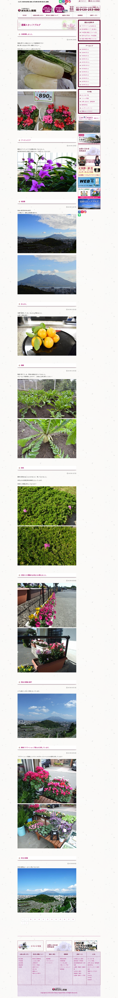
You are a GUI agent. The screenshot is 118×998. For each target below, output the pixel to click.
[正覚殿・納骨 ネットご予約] (89, 176)
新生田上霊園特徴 (36, 958)
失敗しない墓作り (48, 9)
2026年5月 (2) (85, 52)
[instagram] (69, 2)
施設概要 (48, 958)
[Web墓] (89, 187)
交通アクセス (35, 967)
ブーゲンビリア (26, 140)
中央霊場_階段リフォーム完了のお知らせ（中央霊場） (96, 32)
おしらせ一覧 (85, 95)
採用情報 (62, 969)
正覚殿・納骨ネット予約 (79, 975)
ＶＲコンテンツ (49, 960)
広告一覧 (34, 969)
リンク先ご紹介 (63, 963)
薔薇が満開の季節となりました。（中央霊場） (94, 39)
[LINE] (60, 2)
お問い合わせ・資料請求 (94, 1)
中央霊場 (21, 960)
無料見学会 (84, 105)
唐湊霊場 (21, 965)
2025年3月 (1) (85, 78)
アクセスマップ (82, 1)
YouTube (89, 977)
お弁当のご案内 (77, 971)
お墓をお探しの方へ (38, 15)
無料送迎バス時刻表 (78, 960)
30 (39, 919)
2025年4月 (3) (85, 75)
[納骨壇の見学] (89, 165)
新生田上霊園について (52, 15)
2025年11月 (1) (85, 65)
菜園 (22, 365)
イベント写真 (85, 98)
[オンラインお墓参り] (89, 144)
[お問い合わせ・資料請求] (89, 154)
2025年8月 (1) (85, 68)
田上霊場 (21, 958)
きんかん (24, 304)
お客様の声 (35, 963)
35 (60, 919)
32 (47, 919)
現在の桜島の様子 (26, 682)
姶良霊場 (21, 963)
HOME (24, 15)
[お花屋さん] (89, 198)
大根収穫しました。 (27, 34)
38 (73, 919)
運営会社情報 (63, 958)
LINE (89, 973)
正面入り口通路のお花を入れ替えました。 (34, 575)
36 (64, 919)
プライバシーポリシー (65, 967)
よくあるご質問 (36, 960)
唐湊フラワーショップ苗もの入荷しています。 (35, 747)
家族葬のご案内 (77, 973)
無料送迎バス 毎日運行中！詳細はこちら (61, 9)
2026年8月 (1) (85, 49)
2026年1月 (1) (85, 59)
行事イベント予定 (64, 965)
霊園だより (35, 971)
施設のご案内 (66, 15)
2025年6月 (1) (85, 72)
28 (30, 919)
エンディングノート (86, 108)
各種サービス (93, 15)
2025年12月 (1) (85, 62)
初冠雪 (23, 201)
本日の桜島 (24, 858)
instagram (90, 979)
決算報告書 (62, 960)
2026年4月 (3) (85, 55)
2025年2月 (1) (85, 81)
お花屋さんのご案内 (78, 958)
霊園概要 (80, 15)
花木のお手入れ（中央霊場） (89, 35)
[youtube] (66, 2)
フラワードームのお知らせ (88, 26)
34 (56, 919)
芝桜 (22, 468)
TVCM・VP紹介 (36, 965)
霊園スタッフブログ (86, 111)
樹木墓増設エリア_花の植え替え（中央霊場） (93, 29)
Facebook (90, 975)
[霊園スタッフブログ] (89, 208)
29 (34, 919)
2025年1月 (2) (85, 84)
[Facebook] (63, 2)
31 (43, 919)
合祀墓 (20, 967)
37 (68, 919)
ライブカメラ (49, 963)
